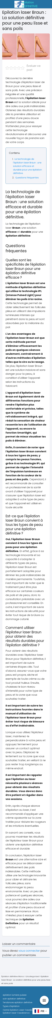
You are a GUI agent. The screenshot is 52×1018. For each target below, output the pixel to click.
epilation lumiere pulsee (14, 995)
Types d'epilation (11, 1006)
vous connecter (29, 951)
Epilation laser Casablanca (16, 1012)
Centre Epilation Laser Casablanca (20, 1010)
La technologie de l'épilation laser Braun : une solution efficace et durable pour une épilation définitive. (27, 166)
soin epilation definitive (14, 998)
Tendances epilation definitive (17, 1002)
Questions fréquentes (27, 177)
